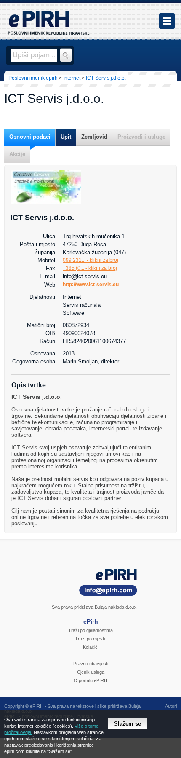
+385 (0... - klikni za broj (90, 268)
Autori (171, 706)
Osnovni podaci (30, 137)
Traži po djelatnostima (90, 630)
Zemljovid (94, 137)
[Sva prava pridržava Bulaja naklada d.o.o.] (90, 584)
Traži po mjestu (90, 638)
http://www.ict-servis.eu (91, 285)
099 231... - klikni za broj (90, 260)
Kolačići (90, 647)
